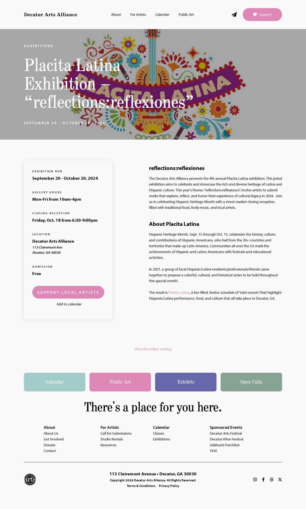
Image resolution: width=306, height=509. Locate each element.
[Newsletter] (234, 14)
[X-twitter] (280, 479)
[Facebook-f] (263, 479)
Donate (49, 445)
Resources (108, 445)
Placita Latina (178, 292)
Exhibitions (38, 45)
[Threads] (272, 479)
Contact (50, 450)
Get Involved (54, 439)
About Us (51, 433)
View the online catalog (153, 349)
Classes (158, 433)
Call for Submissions (116, 433)
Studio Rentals (112, 439)
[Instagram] (255, 479)
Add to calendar (69, 304)
